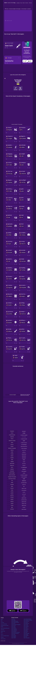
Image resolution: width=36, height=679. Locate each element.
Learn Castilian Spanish (15, 622)
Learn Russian (26, 634)
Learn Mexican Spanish (15, 633)
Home (7, 8)
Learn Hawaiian (26, 626)
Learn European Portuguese (15, 624)
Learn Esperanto (26, 623)
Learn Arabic (13, 620)
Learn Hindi (25, 627)
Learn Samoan (13, 635)
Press (2, 632)
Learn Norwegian (26, 633)
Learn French (13, 625)
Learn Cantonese (26, 621)
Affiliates (2, 637)
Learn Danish (26, 622)
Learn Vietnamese (27, 637)
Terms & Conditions (22, 643)
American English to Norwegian (15, 8)
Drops (15, 2)
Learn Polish (13, 634)
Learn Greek (13, 626)
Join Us (2, 634)
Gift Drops (30, 2)
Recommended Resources (5, 628)
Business (26, 2)
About (2, 619)
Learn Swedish (26, 635)
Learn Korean (26, 631)
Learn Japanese (13, 631)
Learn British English (14, 621)
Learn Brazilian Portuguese (28, 620)
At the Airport (24, 8)
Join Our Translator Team (5, 635)
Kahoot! (23, 2)
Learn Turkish (13, 637)
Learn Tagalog (13, 636)
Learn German (26, 625)
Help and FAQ (3, 638)
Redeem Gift (3, 631)
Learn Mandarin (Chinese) (15, 632)
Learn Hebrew (13, 627)
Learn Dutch (13, 623)
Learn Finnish (26, 624)
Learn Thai (25, 636)
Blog (21, 2)
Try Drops (2, 622)
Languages (18, 2)
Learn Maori (25, 632)
